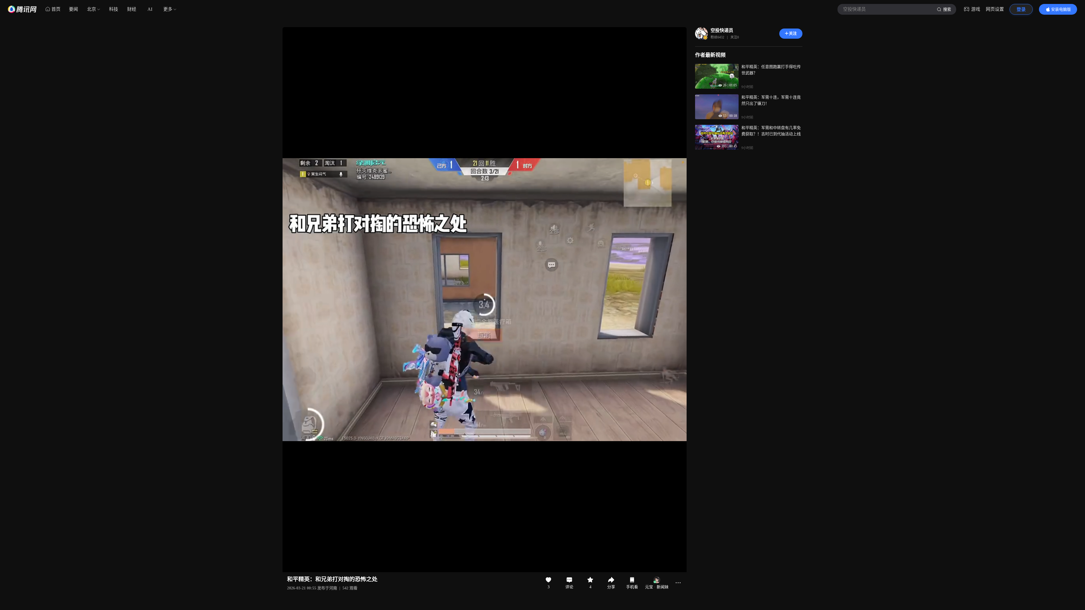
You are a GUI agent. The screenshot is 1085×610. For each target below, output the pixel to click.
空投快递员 (722, 30)
